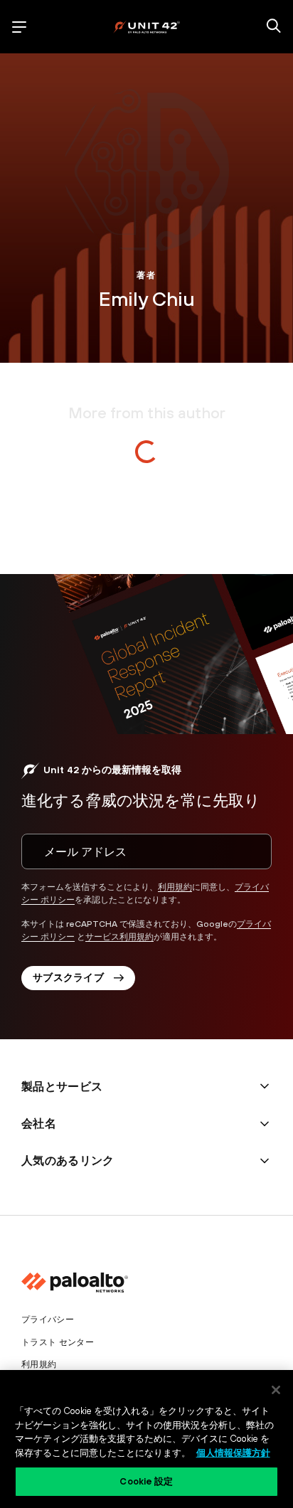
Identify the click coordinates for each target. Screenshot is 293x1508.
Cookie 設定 (146, 1481)
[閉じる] (276, 1390)
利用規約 (175, 887)
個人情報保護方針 (233, 1453)
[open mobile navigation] (19, 27)
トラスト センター (57, 1342)
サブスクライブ (68, 977)
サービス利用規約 (119, 937)
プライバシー (47, 1319)
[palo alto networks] (146, 26)
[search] (273, 27)
